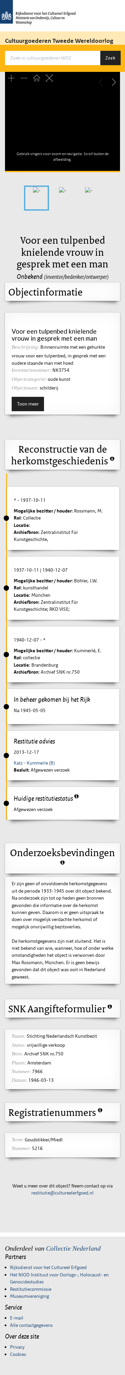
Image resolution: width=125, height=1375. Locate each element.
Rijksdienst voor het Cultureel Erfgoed (48, 1267)
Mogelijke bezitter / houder (43, 511)
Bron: (17, 1053)
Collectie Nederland (73, 1248)
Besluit (21, 770)
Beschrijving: (25, 347)
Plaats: (19, 1062)
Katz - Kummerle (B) (34, 763)
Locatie (21, 525)
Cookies (18, 1354)
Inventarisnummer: (31, 370)
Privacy (17, 1347)
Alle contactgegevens (31, 1325)
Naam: (19, 1036)
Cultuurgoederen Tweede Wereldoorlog (59, 40)
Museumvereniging (29, 1296)
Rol (17, 518)
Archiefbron (26, 532)
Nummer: (21, 1071)
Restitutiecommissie (30, 1289)
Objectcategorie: (29, 379)
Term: (18, 1139)
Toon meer (28, 404)
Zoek (110, 58)
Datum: (19, 1080)
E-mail (16, 1318)
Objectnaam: (25, 387)
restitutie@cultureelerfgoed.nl (62, 1193)
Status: (19, 1045)
